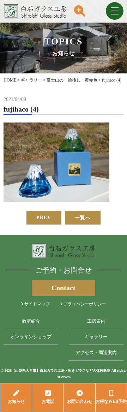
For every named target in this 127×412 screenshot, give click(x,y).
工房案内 (96, 321)
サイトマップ (36, 303)
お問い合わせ (79, 401)
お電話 (48, 401)
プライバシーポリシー (84, 303)
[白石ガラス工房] (35, 18)
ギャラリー (96, 336)
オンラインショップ (31, 336)
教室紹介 (31, 321)
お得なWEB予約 (111, 401)
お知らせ (16, 401)
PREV (43, 217)
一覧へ (83, 217)
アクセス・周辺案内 (96, 352)
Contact (63, 288)
